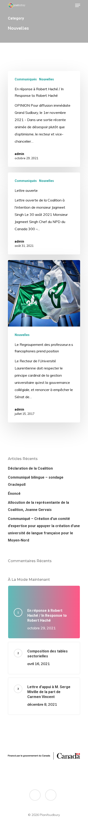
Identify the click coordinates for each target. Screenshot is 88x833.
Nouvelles (46, 79)
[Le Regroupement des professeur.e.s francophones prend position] (44, 341)
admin (19, 154)
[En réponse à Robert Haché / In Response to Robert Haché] (44, 119)
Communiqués (26, 79)
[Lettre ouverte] (44, 213)
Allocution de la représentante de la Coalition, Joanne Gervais (38, 506)
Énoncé (14, 493)
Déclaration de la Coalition (30, 468)
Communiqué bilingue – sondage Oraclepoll (35, 481)
